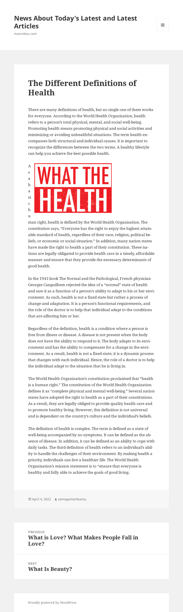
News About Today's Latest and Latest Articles (75, 22)
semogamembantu (72, 499)
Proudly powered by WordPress (52, 602)
